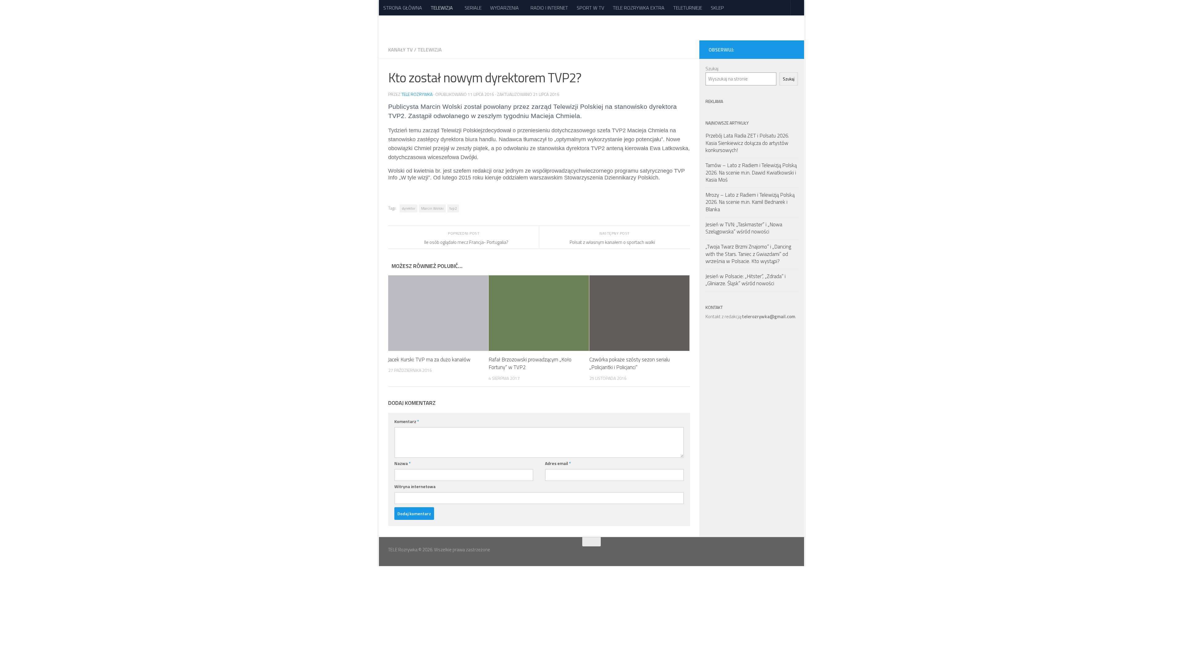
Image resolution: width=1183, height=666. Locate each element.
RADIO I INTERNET (549, 7)
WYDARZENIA (504, 7)
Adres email (558, 463)
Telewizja (429, 49)
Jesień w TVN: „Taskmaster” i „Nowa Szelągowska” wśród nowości (743, 228)
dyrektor (408, 208)
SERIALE (473, 7)
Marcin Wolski (432, 208)
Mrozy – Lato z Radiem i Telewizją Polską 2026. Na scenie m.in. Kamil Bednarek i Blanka (750, 202)
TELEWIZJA (442, 7)
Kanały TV (400, 49)
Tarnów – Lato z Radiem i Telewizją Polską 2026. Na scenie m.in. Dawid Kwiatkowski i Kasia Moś (751, 172)
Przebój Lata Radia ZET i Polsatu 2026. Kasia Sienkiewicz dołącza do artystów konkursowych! (747, 143)
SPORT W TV (590, 7)
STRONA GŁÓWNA (402, 7)
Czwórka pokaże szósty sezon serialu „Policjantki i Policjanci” (629, 364)
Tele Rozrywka (417, 94)
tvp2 (453, 208)
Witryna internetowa (415, 486)
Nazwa (402, 463)
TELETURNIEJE (687, 7)
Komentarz (406, 421)
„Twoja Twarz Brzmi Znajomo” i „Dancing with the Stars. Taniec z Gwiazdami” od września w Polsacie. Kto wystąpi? (748, 254)
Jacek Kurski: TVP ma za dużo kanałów (429, 360)
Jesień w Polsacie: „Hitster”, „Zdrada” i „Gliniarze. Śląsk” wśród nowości (745, 280)
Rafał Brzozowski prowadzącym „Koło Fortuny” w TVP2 (530, 364)
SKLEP (717, 7)
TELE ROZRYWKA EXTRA (639, 7)
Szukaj (711, 68)
